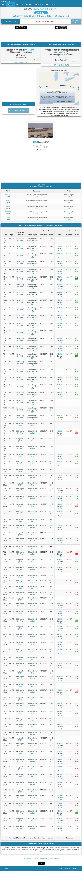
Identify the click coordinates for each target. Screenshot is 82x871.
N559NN (59, 795)
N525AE (59, 819)
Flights (36, 858)
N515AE (59, 475)
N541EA (59, 552)
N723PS (59, 338)
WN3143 (8, 212)
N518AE (59, 611)
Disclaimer (68, 868)
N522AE (59, 254)
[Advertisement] (41, 35)
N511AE (59, 454)
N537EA (59, 300)
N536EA (59, 803)
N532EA (59, 603)
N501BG (59, 292)
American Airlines (45, 9)
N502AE (59, 703)
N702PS (59, 767)
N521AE (59, 315)
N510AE (35, 142)
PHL (32, 425)
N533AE (59, 261)
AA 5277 (41, 12)
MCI (69, 197)
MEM (20, 425)
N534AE (59, 415)
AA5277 (56, 858)
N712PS (59, 627)
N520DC (59, 711)
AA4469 (8, 217)
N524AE (59, 308)
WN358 (8, 206)
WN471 (8, 200)
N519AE (59, 285)
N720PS (59, 323)
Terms (61, 868)
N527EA (59, 269)
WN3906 (8, 195)
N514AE (59, 392)
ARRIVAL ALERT (75, 20)
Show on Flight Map (10, 21)
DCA (36, 197)
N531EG (59, 774)
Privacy (75, 868)
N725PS (59, 538)
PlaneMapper (27, 858)
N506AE (59, 385)
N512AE (59, 431)
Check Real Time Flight (18, 110)
